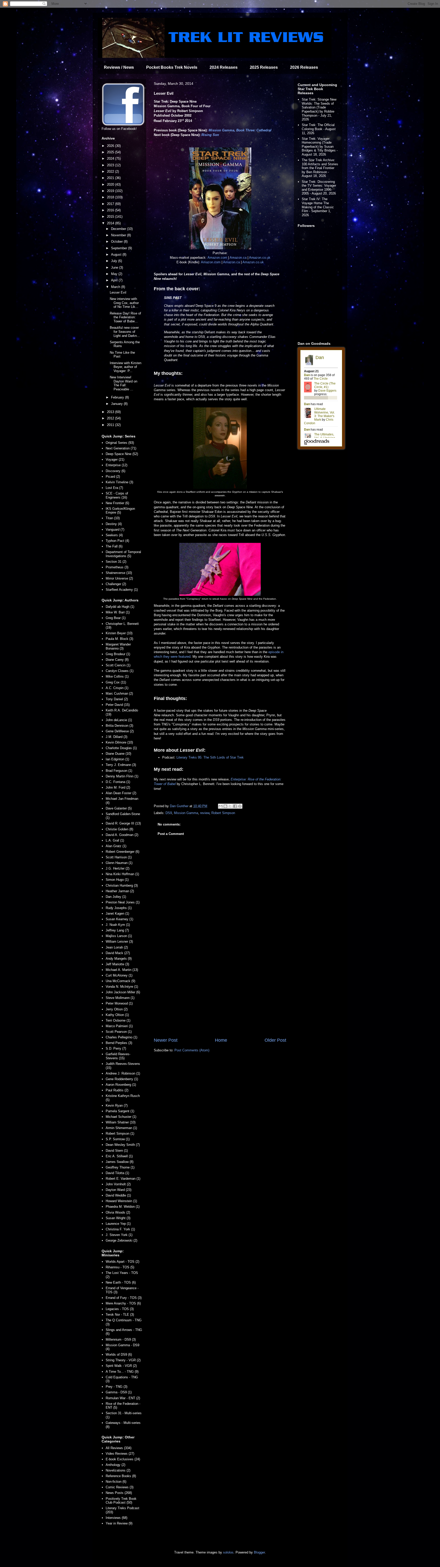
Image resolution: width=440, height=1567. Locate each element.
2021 (111, 178)
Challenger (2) (116, 584)
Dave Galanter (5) (119, 808)
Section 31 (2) (116, 561)
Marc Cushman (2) (119, 693)
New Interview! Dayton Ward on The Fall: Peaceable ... (123, 383)
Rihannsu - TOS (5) (120, 1267)
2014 (111, 223)
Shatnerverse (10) (119, 573)
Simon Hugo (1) (117, 880)
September (119, 248)
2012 (111, 418)
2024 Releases (224, 67)
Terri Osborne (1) (118, 1020)
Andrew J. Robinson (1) (123, 1073)
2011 (111, 425)
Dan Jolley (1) (116, 897)
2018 (111, 197)
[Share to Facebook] (235, 806)
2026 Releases (304, 67)
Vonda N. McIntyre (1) (122, 986)
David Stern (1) (117, 1150)
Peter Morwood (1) (119, 1003)
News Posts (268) (119, 1493)
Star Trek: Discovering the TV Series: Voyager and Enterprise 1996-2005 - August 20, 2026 (319, 188)
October (117, 241)
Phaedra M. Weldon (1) (123, 1206)
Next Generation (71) (121, 448)
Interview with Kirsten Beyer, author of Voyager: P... (125, 367)
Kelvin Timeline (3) (119, 482)
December (119, 229)
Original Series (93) (120, 443)
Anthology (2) (115, 1465)
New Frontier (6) (117, 503)
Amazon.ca (238, 257)
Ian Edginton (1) (117, 759)
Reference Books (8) (121, 1476)
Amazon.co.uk (259, 257)
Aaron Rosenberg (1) (121, 1085)
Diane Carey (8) (117, 660)
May (114, 274)
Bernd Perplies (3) (119, 1043)
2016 (111, 210)
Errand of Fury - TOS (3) (124, 1298)
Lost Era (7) (114, 488)
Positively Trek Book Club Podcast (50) (121, 1501)
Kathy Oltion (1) (117, 1015)
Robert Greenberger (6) (122, 852)
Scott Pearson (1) (119, 1032)
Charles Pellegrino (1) (121, 1037)
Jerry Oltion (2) (117, 1009)
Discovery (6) (115, 471)
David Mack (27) (118, 953)
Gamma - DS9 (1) (119, 1392)
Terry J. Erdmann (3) (121, 765)
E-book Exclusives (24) (123, 1459)
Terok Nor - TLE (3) (120, 1314)
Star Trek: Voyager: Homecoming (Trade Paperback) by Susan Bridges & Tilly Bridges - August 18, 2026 (320, 146)
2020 (111, 184)
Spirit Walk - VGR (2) (121, 1366)
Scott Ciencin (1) (118, 665)
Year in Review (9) (119, 1523)
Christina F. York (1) (120, 1229)
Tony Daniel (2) (117, 699)
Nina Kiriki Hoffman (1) (122, 874)
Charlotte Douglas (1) (121, 748)
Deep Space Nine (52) (122, 454)
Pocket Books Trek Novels (171, 67)
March (116, 287)
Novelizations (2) (118, 1470)
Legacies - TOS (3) (120, 1309)
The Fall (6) (114, 546)
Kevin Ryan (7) (117, 1105)
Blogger (259, 1552)
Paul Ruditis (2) (117, 1090)
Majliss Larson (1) (119, 936)
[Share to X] (230, 806)
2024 (111, 158)
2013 (111, 412)
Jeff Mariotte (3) (117, 964)
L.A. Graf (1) (115, 840)
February (118, 397)
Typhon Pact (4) (117, 541)
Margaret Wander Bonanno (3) (118, 646)
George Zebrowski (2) (121, 1240)
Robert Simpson (223, 813)
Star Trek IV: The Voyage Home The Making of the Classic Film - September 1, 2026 (318, 207)
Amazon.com (217, 257)
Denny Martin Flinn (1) (122, 776)
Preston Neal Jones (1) (123, 902)
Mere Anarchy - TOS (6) (123, 1303)
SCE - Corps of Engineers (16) (117, 495)
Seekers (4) (114, 535)
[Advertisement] (220, 994)
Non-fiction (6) (116, 1481)
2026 (111, 146)
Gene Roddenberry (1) (122, 1079)
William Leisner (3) (119, 941)
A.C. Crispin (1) (117, 688)
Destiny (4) (114, 524)
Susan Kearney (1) (119, 919)
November (119, 235)
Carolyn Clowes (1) (119, 671)
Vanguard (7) (115, 529)
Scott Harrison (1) (119, 857)
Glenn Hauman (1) (119, 863)
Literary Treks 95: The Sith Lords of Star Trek (210, 757)
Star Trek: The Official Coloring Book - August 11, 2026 (319, 129)
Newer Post (165, 1040)
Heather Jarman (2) (120, 891)
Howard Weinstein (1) (121, 1201)
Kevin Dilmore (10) (119, 742)
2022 (111, 171)
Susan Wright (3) (118, 1218)
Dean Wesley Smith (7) (123, 1145)
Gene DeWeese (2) (120, 731)
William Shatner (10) (120, 1122)
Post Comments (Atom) (191, 1050)
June (115, 267)
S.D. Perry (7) (116, 1048)
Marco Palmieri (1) (119, 1026)
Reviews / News (119, 67)
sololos (228, 1552)
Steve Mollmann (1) (120, 998)
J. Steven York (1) (119, 1235)
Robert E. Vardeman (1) (123, 1178)
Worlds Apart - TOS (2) (122, 1261)
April (115, 280)
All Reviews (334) (118, 1448)
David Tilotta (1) (117, 1173)
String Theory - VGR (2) (123, 1360)
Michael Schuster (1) (121, 1117)
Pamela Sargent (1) (120, 1111)
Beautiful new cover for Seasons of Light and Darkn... (125, 331)
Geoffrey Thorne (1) (120, 1167)
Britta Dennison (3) (119, 725)
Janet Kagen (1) (117, 913)
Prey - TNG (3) (116, 1387)
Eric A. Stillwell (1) (119, 1156)
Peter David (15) (118, 705)
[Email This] (220, 806)
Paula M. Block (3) (119, 639)
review (204, 813)
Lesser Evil (118, 292)
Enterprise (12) (116, 465)
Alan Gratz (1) (116, 846)
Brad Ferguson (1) (119, 771)
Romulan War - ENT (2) (123, 1398)
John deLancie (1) (119, 720)
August (116, 254)
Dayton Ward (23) (118, 1190)
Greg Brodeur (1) (118, 654)
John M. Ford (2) (118, 787)
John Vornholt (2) (118, 1184)
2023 (111, 165)
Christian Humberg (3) (122, 885)
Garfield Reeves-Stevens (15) (118, 1056)
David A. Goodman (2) (122, 835)
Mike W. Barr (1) (118, 612)
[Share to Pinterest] (239, 806)
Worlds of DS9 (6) (119, 1354)
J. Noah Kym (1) (118, 925)
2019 (111, 191)
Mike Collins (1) (117, 676)
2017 (111, 204)
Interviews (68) (116, 1518)
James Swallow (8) (119, 1162)
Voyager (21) (115, 459)
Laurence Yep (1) (118, 1224)
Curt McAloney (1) (119, 975)
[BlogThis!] (225, 806)
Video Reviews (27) (120, 1453)
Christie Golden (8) (119, 829)
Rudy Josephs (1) (119, 908)
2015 (111, 216)
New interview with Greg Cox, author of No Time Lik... (124, 303)
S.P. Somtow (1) (118, 1139)
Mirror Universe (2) (119, 578)
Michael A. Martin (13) (122, 970)
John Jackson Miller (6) (123, 992)
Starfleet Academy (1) (122, 590)
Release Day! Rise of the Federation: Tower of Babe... (125, 317)
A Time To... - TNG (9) (122, 1371)
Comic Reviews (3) (119, 1487)
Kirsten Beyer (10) (119, 633)
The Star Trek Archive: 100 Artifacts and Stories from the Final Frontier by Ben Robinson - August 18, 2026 (320, 168)
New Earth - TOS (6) (121, 1282)
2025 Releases (264, 67)
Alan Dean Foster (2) (121, 793)
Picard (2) (113, 476)
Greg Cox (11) (116, 682)
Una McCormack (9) (120, 981)
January (117, 404)
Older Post (275, 1040)
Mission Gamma (186, 813)
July (114, 261)
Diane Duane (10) (118, 753)
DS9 (169, 813)
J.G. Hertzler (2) (117, 868)
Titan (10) (113, 518)
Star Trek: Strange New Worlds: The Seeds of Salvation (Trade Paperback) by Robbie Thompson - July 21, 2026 (319, 109)
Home (221, 1040)
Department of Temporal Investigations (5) (123, 554)
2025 (111, 152)
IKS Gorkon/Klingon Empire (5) (120, 511)
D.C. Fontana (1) (118, 782)
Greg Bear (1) (116, 618)
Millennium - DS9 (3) (121, 1339)
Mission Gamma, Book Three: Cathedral (240, 130)
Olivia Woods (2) (118, 1212)
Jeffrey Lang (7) (117, 930)
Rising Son (210, 135)
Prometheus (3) (117, 567)
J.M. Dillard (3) (116, 737)
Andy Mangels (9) (119, 958)
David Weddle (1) (118, 1195)
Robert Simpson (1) (120, 1133)
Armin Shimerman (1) (121, 1128)
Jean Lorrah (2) (117, 947)
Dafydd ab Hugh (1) (120, 607)
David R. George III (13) (123, 823)
